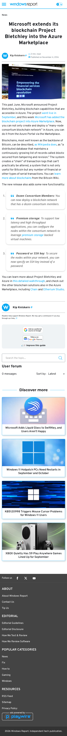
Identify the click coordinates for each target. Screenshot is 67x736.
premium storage (32, 235)
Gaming (6, 675)
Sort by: (41, 374)
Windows (7, 681)
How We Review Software (16, 641)
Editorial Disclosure (13, 629)
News (4, 15)
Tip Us (5, 608)
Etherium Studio (53, 289)
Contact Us (8, 602)
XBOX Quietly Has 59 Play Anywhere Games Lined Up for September (33, 555)
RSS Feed (7, 696)
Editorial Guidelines (13, 623)
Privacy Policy (9, 708)
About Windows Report (15, 596)
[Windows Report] (23, 4)
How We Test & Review (14, 635)
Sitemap (6, 702)
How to (6, 668)
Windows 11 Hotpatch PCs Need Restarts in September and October (33, 471)
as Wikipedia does (45, 145)
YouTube (34, 578)
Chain (34, 289)
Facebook (17, 578)
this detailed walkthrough (29, 281)
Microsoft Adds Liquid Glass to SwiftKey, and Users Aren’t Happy (33, 429)
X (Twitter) (25, 578)
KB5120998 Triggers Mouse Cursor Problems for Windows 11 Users (33, 513)
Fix (3, 662)
